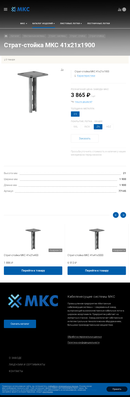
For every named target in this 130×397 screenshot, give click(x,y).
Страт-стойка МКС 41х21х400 (21, 255)
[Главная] (6, 36)
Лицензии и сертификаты (27, 364)
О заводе (15, 358)
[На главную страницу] (20, 9)
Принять (117, 389)
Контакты (16, 371)
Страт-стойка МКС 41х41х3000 (85, 255)
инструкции (47, 392)
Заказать (85, 138)
